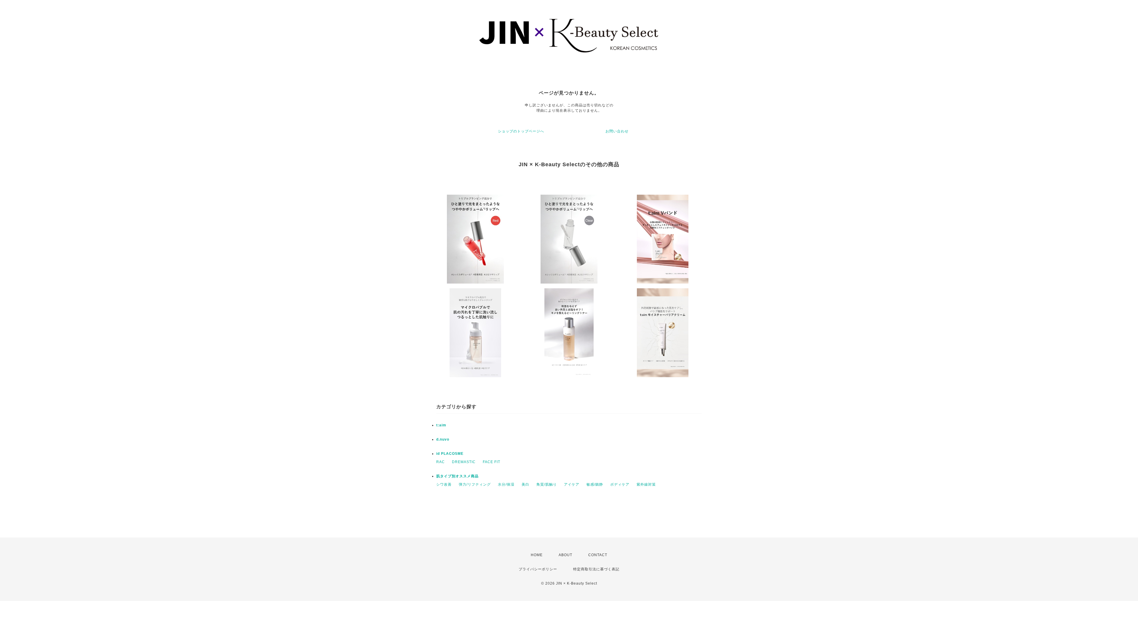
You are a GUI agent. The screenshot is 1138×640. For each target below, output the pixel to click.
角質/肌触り (546, 484)
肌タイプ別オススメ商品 (457, 476)
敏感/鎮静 (594, 484)
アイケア (571, 484)
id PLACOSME (449, 454)
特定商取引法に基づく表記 (596, 569)
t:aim (441, 425)
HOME (537, 555)
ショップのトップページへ (521, 131)
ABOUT (565, 555)
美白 (525, 484)
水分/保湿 (506, 484)
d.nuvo (442, 439)
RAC (440, 462)
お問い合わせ (617, 131)
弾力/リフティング (475, 484)
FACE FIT (491, 462)
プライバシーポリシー (538, 569)
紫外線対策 (646, 484)
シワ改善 (444, 484)
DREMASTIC (464, 462)
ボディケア (619, 484)
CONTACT (597, 555)
